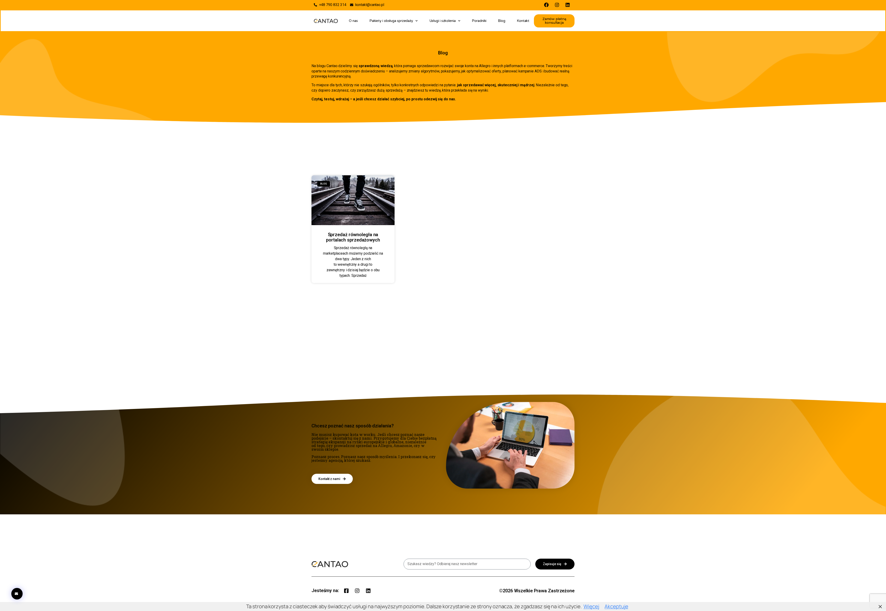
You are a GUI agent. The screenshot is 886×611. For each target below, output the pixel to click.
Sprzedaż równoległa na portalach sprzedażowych (353, 237)
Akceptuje (616, 606)
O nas (353, 21)
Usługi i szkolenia (442, 21)
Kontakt (523, 21)
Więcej (591, 606)
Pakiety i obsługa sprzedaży (391, 21)
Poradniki (479, 21)
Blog (501, 21)
